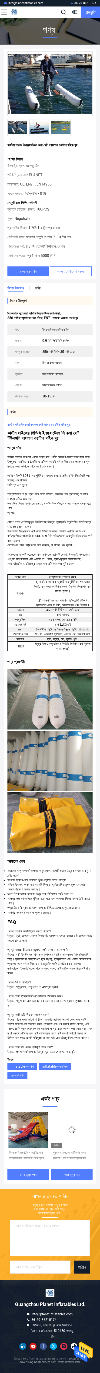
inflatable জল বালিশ (54, 1066)
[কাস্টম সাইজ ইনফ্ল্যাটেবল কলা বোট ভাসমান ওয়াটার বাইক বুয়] (50, 84)
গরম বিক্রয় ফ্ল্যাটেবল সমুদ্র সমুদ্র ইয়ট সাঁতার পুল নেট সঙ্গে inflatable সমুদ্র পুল (70, 1156)
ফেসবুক (43, 1346)
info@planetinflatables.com (25, 3)
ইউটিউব (33, 1346)
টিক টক (73, 1346)
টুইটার (53, 1346)
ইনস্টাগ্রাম (63, 1346)
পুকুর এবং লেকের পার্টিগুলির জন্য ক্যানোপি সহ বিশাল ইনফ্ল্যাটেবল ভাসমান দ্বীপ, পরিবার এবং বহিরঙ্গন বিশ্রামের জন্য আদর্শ (27, 1156)
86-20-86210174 (85, 3)
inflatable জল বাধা (22, 1066)
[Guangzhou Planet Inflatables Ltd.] (19, 12)
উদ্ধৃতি (91, 12)
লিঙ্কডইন (22, 1346)
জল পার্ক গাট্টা (17, 1075)
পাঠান (82, 1267)
